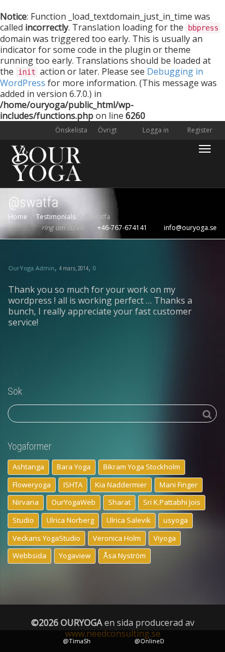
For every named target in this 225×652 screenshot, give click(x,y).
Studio (23, 520)
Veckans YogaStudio (46, 538)
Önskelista (71, 130)
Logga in (156, 130)
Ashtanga (28, 467)
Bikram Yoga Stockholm (141, 467)
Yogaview (75, 555)
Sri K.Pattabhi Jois (171, 502)
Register (199, 130)
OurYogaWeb (73, 502)
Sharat (119, 502)
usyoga (175, 520)
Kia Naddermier (121, 485)
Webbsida (29, 555)
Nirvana (26, 502)
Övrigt (108, 130)
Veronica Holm (117, 538)
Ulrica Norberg (70, 520)
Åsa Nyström (124, 555)
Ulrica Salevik (128, 520)
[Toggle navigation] (205, 149)
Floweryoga (32, 485)
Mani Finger (178, 485)
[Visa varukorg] (176, 142)
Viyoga (164, 538)
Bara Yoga (74, 467)
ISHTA (72, 485)
